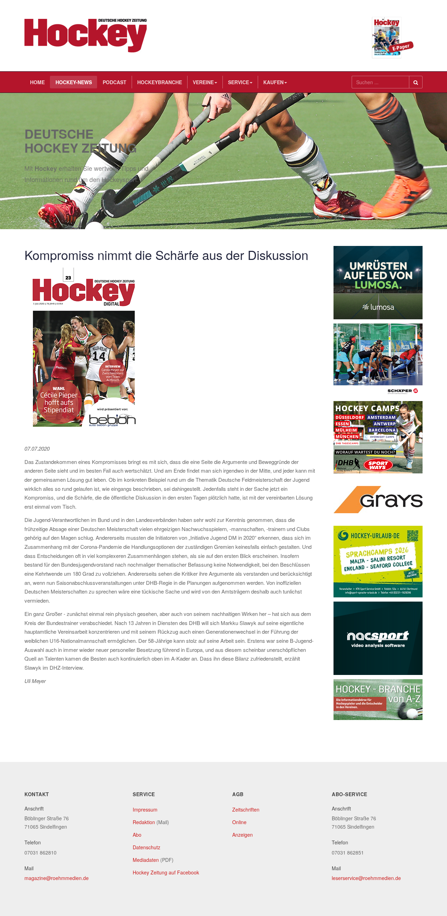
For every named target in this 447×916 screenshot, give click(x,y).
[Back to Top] (430, 858)
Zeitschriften (245, 809)
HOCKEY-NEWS (74, 82)
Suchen (416, 82)
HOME (37, 82)
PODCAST (114, 82)
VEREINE (203, 82)
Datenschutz (146, 847)
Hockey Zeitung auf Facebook (166, 872)
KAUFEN (273, 82)
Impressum (145, 809)
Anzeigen (242, 834)
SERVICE (238, 82)
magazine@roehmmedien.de (56, 877)
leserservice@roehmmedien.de (366, 877)
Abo (137, 834)
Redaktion (144, 822)
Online (239, 822)
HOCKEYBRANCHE (159, 82)
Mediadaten (146, 859)
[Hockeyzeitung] (85, 35)
